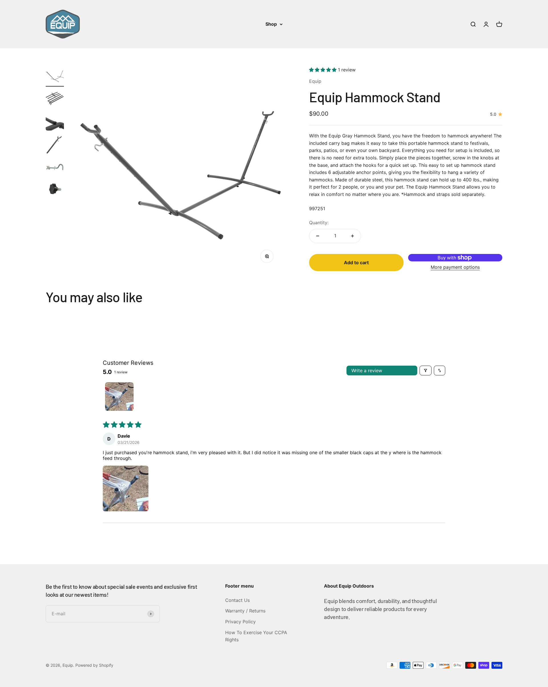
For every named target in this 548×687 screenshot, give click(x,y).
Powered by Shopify (94, 665)
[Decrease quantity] (317, 236)
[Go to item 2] (55, 99)
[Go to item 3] (55, 122)
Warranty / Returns (245, 611)
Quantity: (319, 222)
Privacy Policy (240, 621)
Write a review (366, 370)
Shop (271, 24)
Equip (315, 81)
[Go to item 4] (55, 145)
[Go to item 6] (55, 189)
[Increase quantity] (352, 236)
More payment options (455, 267)
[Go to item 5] (55, 168)
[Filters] (426, 370)
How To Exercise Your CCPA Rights (256, 636)
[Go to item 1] (55, 77)
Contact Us (237, 600)
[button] (323, 70)
